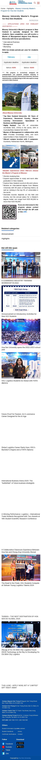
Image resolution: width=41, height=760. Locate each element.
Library (20, 731)
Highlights (10, 8)
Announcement (7, 234)
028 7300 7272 (13, 720)
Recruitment (21, 728)
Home (3, 8)
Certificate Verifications (9, 734)
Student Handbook (7, 731)
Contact (20, 734)
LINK (25, 212)
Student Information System (10, 728)
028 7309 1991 (23, 720)
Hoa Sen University (25, 758)
